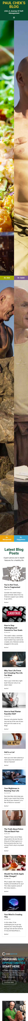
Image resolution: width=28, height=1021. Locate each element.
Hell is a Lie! (9, 752)
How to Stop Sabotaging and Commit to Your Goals (13, 627)
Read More (6, 602)
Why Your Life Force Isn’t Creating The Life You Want (13, 673)
